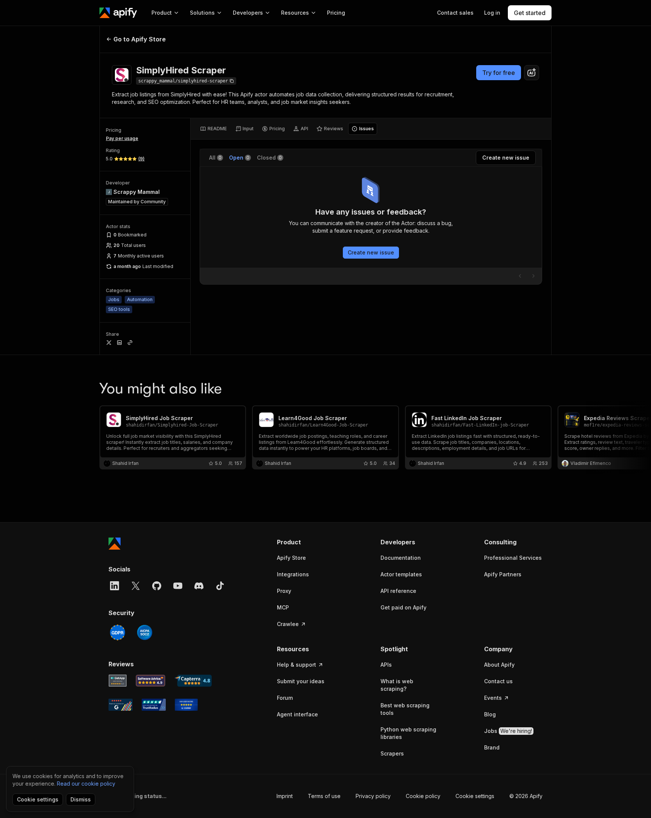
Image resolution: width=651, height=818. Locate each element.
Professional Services (513, 557)
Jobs (508, 731)
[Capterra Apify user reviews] (193, 681)
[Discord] (199, 586)
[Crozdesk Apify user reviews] (186, 705)
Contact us (498, 681)
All (215, 157)
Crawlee (288, 624)
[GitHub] (157, 586)
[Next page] (533, 276)
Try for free (498, 72)
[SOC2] (145, 632)
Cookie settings (474, 796)
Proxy (284, 591)
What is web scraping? (397, 685)
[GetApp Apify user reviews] (117, 681)
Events (493, 698)
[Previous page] (520, 276)
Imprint (285, 796)
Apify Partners (502, 574)
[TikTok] (220, 586)
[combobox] (531, 72)
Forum (285, 698)
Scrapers (392, 753)
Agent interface (297, 714)
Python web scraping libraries (408, 733)
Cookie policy (423, 796)
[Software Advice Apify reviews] (151, 681)
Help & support (296, 664)
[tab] (213, 129)
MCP (283, 607)
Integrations (293, 574)
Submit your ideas (300, 681)
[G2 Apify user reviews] (120, 705)
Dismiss (80, 799)
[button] (306, 542)
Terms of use (324, 796)
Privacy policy (373, 796)
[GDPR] (117, 632)
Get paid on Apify (403, 607)
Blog (490, 714)
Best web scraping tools (405, 709)
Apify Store (291, 557)
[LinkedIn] (114, 586)
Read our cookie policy (86, 783)
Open (239, 157)
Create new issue (371, 252)
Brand (492, 747)
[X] (136, 586)
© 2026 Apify (525, 796)
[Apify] (118, 13)
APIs (386, 664)
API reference (398, 591)
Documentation (401, 557)
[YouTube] (178, 586)
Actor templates (401, 574)
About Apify (499, 664)
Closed (269, 157)
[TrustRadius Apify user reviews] (154, 705)
